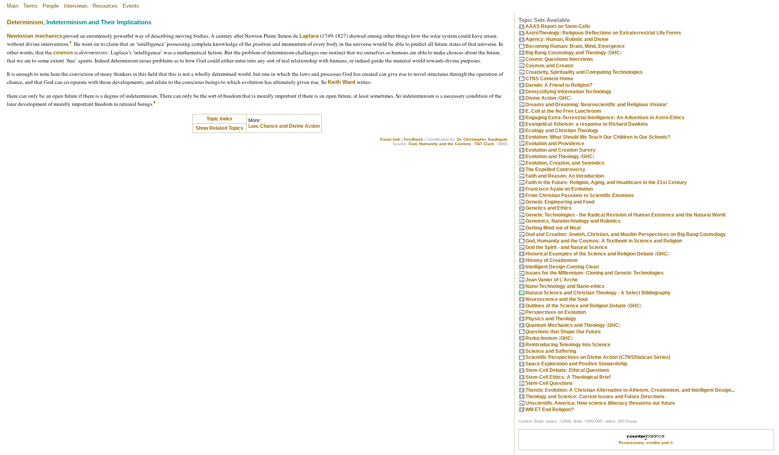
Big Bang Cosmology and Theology (565, 53)
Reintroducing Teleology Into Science (568, 345)
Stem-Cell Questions (549, 383)
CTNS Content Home (549, 79)
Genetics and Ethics (548, 208)
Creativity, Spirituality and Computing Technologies (584, 72)
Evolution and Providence (554, 143)
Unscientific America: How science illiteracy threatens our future (600, 403)
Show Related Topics (219, 128)
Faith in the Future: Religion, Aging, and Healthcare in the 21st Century (606, 182)
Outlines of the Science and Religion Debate (575, 306)
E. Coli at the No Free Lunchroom (563, 111)
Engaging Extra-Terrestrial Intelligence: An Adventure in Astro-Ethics (604, 117)
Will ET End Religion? (549, 409)
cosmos (63, 52)
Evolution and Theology (552, 156)
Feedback (413, 139)
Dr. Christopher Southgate (482, 139)
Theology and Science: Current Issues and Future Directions (595, 396)
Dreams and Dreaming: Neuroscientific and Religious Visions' (596, 104)
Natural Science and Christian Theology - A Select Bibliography (598, 293)
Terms (30, 6)
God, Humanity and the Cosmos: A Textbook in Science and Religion (603, 241)
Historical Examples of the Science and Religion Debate (589, 254)
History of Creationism (551, 260)
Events (131, 6)
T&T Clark (484, 144)
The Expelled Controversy (555, 169)
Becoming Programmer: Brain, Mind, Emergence (575, 46)
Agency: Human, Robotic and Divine (567, 39)
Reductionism (541, 338)
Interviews (76, 6)
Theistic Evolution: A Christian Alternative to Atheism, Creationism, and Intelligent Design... (630, 390)
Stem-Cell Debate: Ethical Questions (567, 370)
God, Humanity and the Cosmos (440, 144)
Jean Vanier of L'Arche (551, 280)
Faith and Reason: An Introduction (564, 176)
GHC (614, 53)
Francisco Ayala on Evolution (559, 189)
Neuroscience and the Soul (556, 299)
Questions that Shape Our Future (563, 332)
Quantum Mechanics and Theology (565, 325)
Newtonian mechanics (34, 36)
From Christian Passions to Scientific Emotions (579, 195)
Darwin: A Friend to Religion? (558, 85)
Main (12, 6)
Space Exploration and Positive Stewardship (576, 364)
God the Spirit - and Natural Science (566, 247)
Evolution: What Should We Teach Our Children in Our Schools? (597, 137)
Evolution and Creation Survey (560, 150)
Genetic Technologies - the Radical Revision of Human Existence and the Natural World (625, 215)
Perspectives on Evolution (555, 312)
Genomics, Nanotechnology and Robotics (573, 221)
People (51, 6)
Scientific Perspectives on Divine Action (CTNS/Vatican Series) (597, 357)
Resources (105, 6)
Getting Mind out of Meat (553, 228)
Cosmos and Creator (549, 66)
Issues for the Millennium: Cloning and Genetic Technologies (594, 273)
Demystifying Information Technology (568, 91)
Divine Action (540, 98)
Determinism (25, 22)
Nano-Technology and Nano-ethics (565, 286)
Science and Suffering (550, 351)
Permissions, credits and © (646, 442)
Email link (390, 139)
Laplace (309, 36)
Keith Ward (341, 82)
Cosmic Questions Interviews (559, 59)
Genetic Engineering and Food (559, 202)
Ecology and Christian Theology (561, 130)
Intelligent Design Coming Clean (562, 267)
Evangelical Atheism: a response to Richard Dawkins (586, 124)
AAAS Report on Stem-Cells (557, 26)
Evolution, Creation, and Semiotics (565, 163)
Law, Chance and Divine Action (284, 126)
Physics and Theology (550, 319)
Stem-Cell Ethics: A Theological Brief (568, 377)
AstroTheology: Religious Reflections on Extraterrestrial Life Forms (603, 33)
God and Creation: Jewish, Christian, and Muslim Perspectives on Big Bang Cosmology (625, 234)
